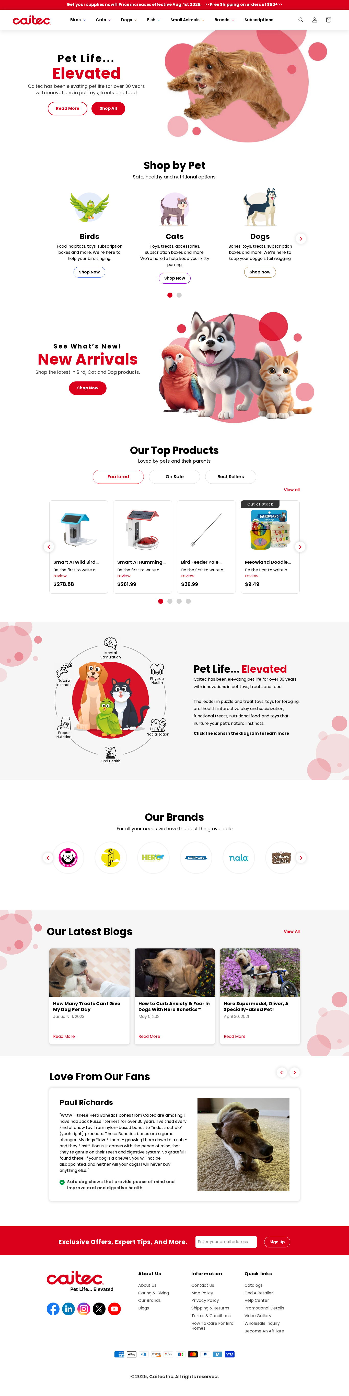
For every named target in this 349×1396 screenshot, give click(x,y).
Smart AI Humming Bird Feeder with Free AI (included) (141, 562)
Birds (75, 20)
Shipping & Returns (210, 1308)
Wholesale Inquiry (262, 1323)
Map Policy (202, 1293)
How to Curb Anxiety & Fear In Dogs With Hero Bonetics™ (174, 1007)
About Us (147, 1285)
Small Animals (185, 20)
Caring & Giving (153, 1293)
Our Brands (149, 1300)
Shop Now (89, 272)
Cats (101, 20)
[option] (89, 236)
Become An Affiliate (264, 1331)
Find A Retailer (259, 1293)
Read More (67, 108)
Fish (151, 20)
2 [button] (179, 295)
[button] (77, 20)
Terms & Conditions (211, 1316)
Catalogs (254, 1285)
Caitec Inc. (161, 1376)
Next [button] (301, 858)
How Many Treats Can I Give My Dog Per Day (86, 1007)
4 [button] (188, 601)
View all (292, 490)
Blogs (143, 1308)
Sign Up (277, 1242)
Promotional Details (264, 1308)
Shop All (108, 108)
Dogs (126, 20)
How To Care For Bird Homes (212, 1325)
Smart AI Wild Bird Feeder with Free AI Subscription (75, 562)
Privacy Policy (205, 1300)
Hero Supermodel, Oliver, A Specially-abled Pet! (256, 1007)
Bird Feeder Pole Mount (199, 562)
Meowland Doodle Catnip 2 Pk (266, 562)
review (60, 576)
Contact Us (202, 1285)
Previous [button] (48, 858)
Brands (222, 20)
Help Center (257, 1300)
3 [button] (179, 601)
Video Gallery (258, 1316)
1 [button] (169, 295)
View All (292, 931)
